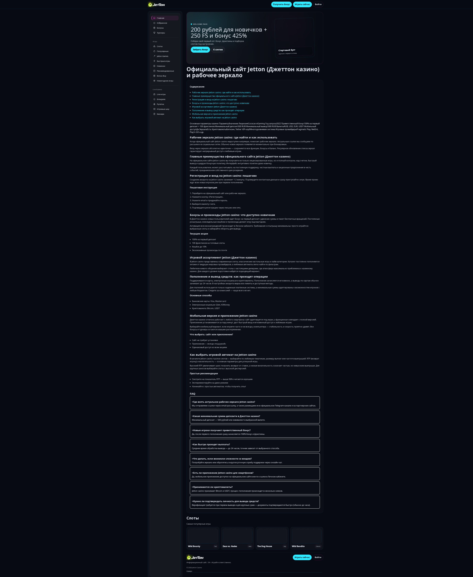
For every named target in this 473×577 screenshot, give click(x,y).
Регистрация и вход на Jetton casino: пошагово (214, 99)
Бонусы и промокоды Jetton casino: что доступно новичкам (220, 103)
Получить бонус (281, 4)
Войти (318, 4)
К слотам (218, 49)
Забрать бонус (200, 49)
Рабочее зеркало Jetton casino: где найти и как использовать (221, 92)
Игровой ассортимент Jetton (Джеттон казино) (214, 106)
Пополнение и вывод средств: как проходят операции (218, 110)
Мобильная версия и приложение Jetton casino (215, 114)
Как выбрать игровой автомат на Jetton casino (214, 117)
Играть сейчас (302, 4)
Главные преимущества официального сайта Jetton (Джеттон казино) (225, 96)
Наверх (189, 571)
